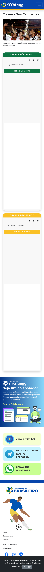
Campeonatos (8, 536)
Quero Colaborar (12, 404)
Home (5, 532)
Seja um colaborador (10, 544)
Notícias (5, 540)
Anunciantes (7, 548)
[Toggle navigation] (39, 4)
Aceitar (27, 567)
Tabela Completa (22, 71)
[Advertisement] (22, 97)
